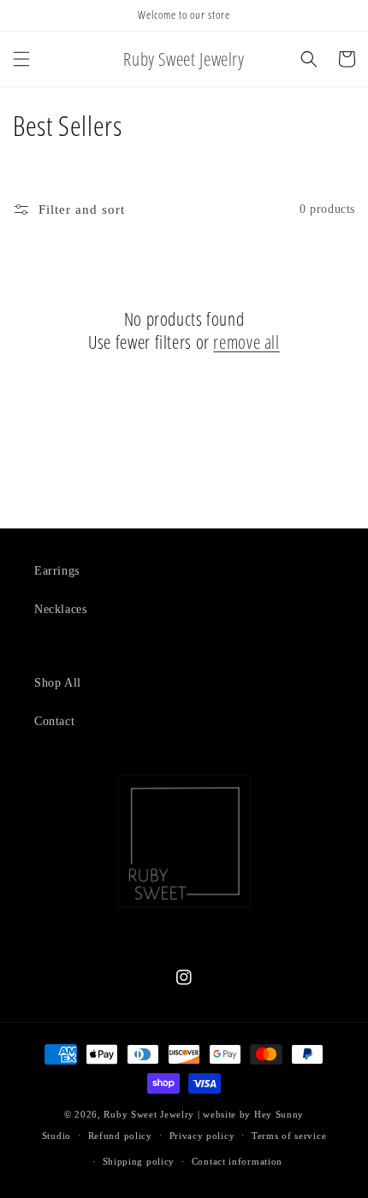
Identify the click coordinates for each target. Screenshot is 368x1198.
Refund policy (120, 1135)
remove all (246, 342)
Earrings (57, 570)
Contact (54, 721)
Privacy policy (202, 1135)
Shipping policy (139, 1161)
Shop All (57, 682)
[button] (21, 59)
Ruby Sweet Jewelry (149, 1114)
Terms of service (289, 1135)
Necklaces (60, 609)
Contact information (237, 1161)
